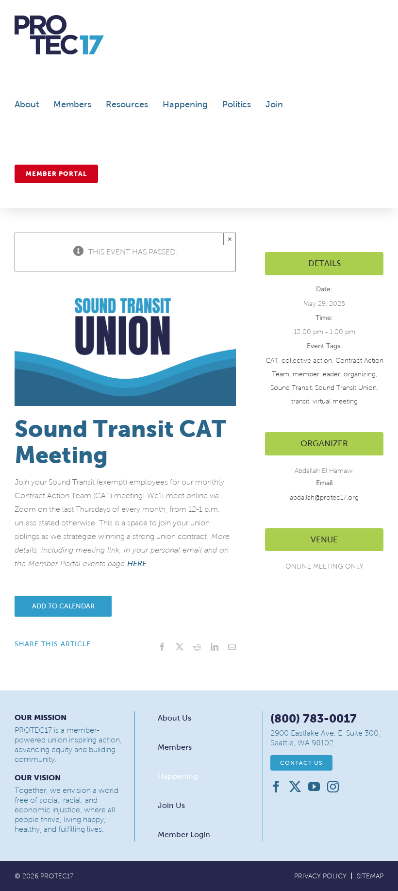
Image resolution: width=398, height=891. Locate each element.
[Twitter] (295, 786)
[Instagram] (333, 786)
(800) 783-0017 (313, 718)
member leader (316, 374)
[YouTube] (314, 786)
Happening (178, 776)
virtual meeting (335, 401)
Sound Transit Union (346, 387)
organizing (360, 374)
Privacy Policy (320, 876)
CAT (271, 360)
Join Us (171, 805)
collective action (307, 360)
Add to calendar (63, 606)
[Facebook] (276, 786)
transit (300, 401)
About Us (174, 718)
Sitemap (370, 876)
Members (175, 747)
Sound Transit (291, 387)
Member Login (184, 834)
